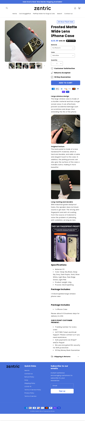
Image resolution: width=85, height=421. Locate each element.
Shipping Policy (29, 383)
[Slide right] (44, 66)
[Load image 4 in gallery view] (32, 66)
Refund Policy (29, 377)
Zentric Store (39, 411)
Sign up (62, 391)
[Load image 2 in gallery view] (19, 66)
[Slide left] (6, 66)
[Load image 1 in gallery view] (12, 66)
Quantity (54, 60)
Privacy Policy (29, 393)
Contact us (28, 374)
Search (26, 370)
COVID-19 (27, 386)
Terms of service (30, 396)
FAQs (26, 380)
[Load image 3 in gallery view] (25, 66)
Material (54, 45)
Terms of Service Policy (32, 390)
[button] (7, 8)
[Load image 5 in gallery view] (39, 66)
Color (53, 52)
